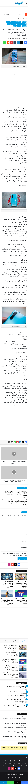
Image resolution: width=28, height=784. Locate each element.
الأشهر (14, 641)
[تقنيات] (18, 3)
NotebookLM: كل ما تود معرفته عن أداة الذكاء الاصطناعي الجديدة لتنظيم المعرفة (10, 654)
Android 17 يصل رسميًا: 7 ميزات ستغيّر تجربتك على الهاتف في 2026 (21, 600)
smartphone (17, 21)
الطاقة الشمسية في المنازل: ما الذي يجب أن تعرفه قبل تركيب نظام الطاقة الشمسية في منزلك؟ (10, 667)
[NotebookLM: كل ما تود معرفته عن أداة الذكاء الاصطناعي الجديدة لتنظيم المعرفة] (7, 576)
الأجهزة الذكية (10, 24)
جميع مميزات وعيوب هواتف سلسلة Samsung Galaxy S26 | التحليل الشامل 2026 (10, 674)
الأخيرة (23, 641)
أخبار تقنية (24, 24)
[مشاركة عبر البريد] (12, 442)
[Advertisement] (13, 9)
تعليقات (5, 641)
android (19, 18)
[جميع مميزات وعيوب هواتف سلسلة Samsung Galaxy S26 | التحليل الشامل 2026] (22, 675)
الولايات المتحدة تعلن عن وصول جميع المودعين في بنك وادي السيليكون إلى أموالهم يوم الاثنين (21, 502)
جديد (20, 26)
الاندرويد (24, 26)
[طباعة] (9, 442)
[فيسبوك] (26, 442)
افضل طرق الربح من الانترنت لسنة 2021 (9, 491)
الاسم (25, 535)
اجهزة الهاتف (17, 24)
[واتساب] (15, 442)
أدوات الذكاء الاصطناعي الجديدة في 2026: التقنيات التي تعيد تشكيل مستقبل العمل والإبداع (10, 647)
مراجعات (15, 26)
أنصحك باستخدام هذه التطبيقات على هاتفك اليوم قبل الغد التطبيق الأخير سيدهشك (21, 493)
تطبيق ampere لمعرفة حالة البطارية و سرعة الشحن (15, 695)
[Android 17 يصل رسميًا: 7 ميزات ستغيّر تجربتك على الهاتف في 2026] (21, 593)
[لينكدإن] (20, 442)
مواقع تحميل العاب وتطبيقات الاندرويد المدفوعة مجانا (16, 691)
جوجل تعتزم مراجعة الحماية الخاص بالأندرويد (7, 500)
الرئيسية (24, 18)
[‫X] (23, 442)
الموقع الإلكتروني (23, 547)
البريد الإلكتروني (23, 541)
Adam (24, 38)
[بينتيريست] (17, 442)
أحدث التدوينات (10, 21)
